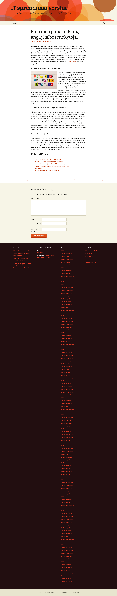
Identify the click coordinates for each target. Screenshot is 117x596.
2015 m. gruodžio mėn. (67, 516)
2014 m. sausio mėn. (66, 581)
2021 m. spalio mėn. (66, 327)
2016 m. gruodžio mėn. (67, 482)
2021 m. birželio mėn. (66, 338)
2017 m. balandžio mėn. (67, 471)
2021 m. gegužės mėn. (67, 341)
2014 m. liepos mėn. (66, 564)
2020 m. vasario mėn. (66, 383)
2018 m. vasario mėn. (66, 443)
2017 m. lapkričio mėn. (67, 451)
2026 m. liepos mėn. (66, 251)
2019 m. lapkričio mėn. (67, 392)
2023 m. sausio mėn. (66, 285)
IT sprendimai (89, 253)
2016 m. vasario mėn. (66, 511)
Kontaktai (14, 23)
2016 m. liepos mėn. (66, 497)
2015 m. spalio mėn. (66, 522)
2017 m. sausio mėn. (66, 480)
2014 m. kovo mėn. (66, 576)
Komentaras (35, 198)
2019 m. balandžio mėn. (67, 409)
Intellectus (72, 62)
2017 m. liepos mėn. (66, 463)
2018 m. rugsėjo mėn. (67, 423)
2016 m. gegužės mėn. (67, 502)
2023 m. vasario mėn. (66, 282)
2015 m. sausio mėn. (66, 547)
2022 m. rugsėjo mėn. (67, 296)
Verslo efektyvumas (90, 262)
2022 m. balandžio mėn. (67, 310)
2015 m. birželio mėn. (66, 533)
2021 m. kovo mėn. (66, 347)
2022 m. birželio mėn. (66, 304)
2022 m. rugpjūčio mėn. (67, 299)
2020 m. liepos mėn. (66, 369)
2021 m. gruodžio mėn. (67, 321)
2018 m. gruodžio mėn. (67, 417)
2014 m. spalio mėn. (66, 556)
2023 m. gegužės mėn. (67, 273)
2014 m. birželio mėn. (66, 567)
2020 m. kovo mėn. (66, 381)
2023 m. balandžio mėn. (67, 276)
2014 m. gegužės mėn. (67, 570)
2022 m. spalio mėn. (66, 293)
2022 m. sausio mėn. (66, 318)
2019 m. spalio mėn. (66, 395)
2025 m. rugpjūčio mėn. (67, 253)
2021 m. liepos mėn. (66, 335)
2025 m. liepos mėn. (66, 256)
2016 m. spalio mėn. (66, 488)
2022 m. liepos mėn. (66, 301)
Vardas (33, 219)
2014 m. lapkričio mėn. (67, 553)
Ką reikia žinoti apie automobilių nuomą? (90, 180)
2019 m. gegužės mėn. (67, 406)
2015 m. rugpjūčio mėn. (67, 528)
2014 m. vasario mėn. (66, 578)
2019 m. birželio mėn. (66, 403)
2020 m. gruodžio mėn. (67, 355)
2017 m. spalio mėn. (66, 454)
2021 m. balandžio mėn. (67, 344)
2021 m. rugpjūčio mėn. (67, 333)
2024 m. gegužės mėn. (67, 262)
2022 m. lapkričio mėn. (67, 290)
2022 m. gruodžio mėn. (67, 287)
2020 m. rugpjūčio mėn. (67, 366)
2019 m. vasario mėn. (66, 412)
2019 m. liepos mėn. (66, 400)
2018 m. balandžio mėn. (67, 437)
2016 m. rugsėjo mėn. (67, 491)
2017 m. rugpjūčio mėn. (67, 460)
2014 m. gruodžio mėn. (67, 550)
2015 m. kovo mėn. (66, 542)
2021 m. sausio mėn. (66, 352)
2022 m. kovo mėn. (66, 313)
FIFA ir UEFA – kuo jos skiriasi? (21, 251)
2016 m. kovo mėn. (66, 508)
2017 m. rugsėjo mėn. (67, 457)
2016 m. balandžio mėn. (67, 505)
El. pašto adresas (36, 224)
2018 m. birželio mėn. (66, 432)
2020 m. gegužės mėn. (67, 375)
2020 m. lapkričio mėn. (67, 358)
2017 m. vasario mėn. (66, 477)
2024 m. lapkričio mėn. (67, 259)
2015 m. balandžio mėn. (67, 539)
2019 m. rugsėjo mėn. (67, 398)
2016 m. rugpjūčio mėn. (67, 494)
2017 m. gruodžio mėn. (67, 448)
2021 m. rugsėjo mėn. (67, 330)
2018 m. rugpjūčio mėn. (67, 426)
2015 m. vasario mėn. (66, 545)
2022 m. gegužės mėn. (67, 307)
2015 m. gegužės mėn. (67, 536)
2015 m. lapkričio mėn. (67, 519)
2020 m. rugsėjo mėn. (67, 364)
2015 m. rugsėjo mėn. (67, 525)
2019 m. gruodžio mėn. (67, 389)
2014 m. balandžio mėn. (67, 573)
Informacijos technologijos (92, 251)
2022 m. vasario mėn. (66, 316)
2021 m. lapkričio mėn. (67, 324)
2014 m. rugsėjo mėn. (67, 559)
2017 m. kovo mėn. (66, 474)
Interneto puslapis (34, 230)
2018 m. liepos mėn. (66, 429)
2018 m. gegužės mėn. (67, 434)
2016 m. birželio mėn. (66, 499)
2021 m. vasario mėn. (66, 350)
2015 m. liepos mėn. (66, 530)
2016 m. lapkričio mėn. (67, 485)
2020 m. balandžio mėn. (67, 378)
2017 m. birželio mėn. (66, 465)
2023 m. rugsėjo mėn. (67, 268)
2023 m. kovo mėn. (66, 279)
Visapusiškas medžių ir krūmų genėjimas (26, 180)
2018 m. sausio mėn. (66, 446)
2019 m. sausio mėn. (66, 415)
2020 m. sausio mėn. (66, 386)
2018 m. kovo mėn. (66, 440)
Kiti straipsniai (48, 41)
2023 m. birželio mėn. (66, 270)
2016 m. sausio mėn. (66, 513)
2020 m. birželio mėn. (66, 372)
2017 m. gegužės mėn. (67, 468)
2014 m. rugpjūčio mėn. (67, 562)
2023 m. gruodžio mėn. (67, 265)
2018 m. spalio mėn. (66, 420)
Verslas (87, 259)
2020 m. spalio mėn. (66, 361)
